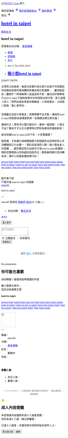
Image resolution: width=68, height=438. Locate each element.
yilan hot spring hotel (22, 167)
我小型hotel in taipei (24, 73)
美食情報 (27, 46)
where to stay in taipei (26, 164)
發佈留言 (7, 242)
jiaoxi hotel (44, 167)
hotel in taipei (16, 23)
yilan (36, 167)
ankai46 (5, 185)
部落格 (11, 56)
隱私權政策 (56, 391)
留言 (28, 202)
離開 (18, 432)
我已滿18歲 (8, 432)
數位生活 (26, 211)
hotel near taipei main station (48, 161)
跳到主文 (6, 32)
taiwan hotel (7, 161)
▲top (4, 216)
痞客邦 (22, 202)
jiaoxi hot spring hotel (48, 164)
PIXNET (14, 391)
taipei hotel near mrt (24, 161)
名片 (10, 60)
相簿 (10, 52)
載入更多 (7, 222)
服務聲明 (34, 394)
